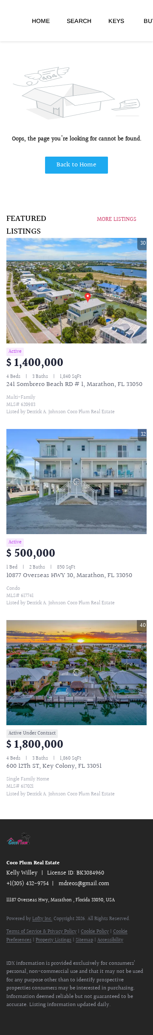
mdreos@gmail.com (84, 884)
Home (41, 20)
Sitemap (84, 940)
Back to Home (76, 165)
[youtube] (44, 1018)
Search (79, 20)
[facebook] (10, 1018)
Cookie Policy (95, 932)
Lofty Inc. (42, 919)
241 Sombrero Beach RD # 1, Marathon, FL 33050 (74, 384)
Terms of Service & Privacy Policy (41, 932)
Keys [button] (116, 20)
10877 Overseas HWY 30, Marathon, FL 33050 (69, 575)
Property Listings (53, 940)
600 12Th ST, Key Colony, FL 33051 (54, 766)
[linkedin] (27, 1018)
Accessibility (110, 940)
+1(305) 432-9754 (27, 884)
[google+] (61, 1018)
